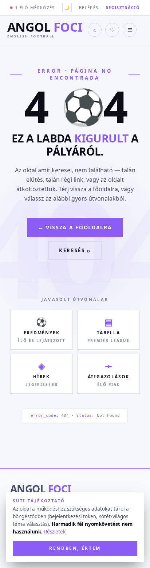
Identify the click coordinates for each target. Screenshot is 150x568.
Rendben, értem (75, 548)
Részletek (55, 531)
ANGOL (40, 489)
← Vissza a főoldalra (75, 227)
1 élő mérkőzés (35, 7)
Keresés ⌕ (75, 250)
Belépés (88, 7)
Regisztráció (123, 7)
